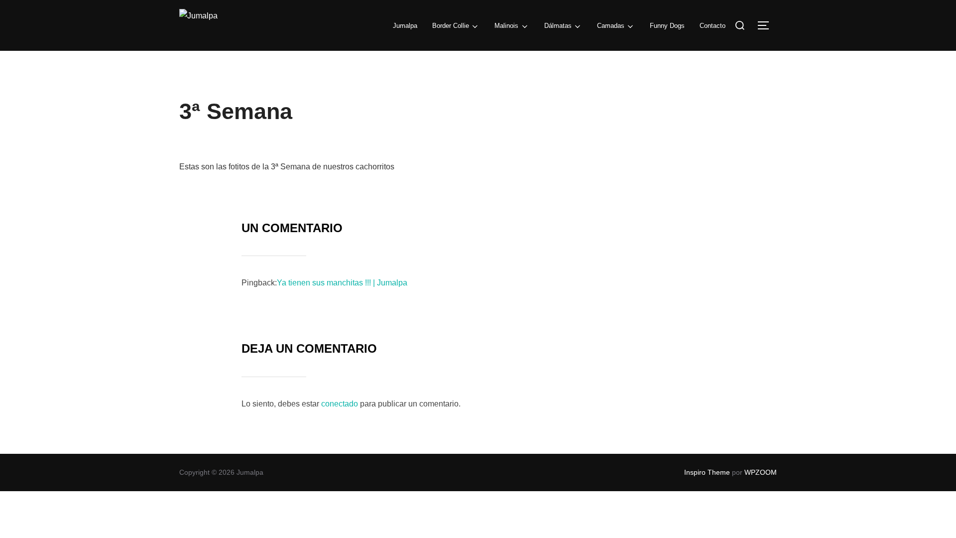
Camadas (610, 25)
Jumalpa (405, 25)
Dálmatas (558, 25)
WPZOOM (760, 472)
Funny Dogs (667, 25)
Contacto (712, 25)
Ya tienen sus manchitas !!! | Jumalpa (342, 282)
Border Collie (450, 25)
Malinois (506, 25)
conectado (339, 404)
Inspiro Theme (707, 472)
